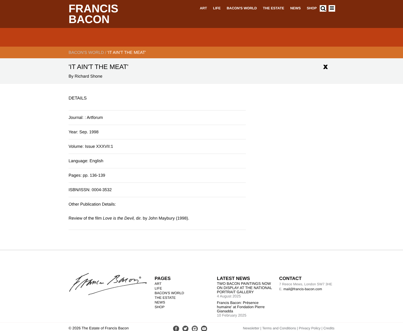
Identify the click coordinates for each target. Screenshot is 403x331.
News (295, 8)
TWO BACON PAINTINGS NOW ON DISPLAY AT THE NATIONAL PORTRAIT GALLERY (244, 288)
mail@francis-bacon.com (302, 289)
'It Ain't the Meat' (126, 52)
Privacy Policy (309, 328)
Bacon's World (242, 8)
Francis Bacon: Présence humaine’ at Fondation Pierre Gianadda (241, 307)
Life (217, 8)
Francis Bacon (93, 14)
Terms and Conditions (279, 328)
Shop (312, 8)
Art (203, 8)
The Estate (273, 8)
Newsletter (251, 328)
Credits (328, 328)
